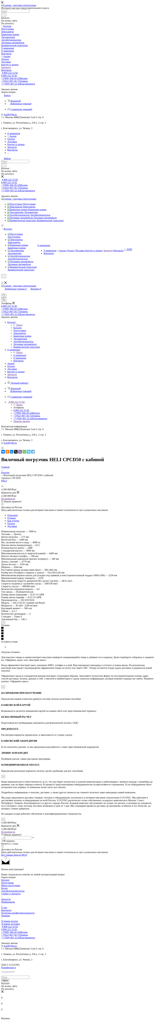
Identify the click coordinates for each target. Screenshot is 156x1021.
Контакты (6, 910)
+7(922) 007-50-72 (14, 81)
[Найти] (3, 15)
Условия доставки (10, 924)
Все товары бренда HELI (14, 855)
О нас (4, 907)
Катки (4, 888)
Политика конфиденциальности (18, 913)
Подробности (8, 498)
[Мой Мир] (11, 452)
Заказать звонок (21, 421)
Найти (5, 980)
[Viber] (20, 452)
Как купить (13, 520)
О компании (19, 355)
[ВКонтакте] (3, 452)
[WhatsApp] (24, 452)
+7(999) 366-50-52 (14, 78)
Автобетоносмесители (13, 891)
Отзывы (11, 518)
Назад (19, 325)
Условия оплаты (9, 921)
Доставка (12, 526)
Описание (12, 515)
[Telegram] (33, 452)
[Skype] (28, 452)
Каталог (17, 327)
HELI (4, 480)
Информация (8, 902)
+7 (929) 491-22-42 (18, 84)
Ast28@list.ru (10, 114)
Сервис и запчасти (11, 893)
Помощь (5, 915)
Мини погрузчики (10, 885)
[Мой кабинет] (2, 280)
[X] (16, 452)
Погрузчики (7, 882)
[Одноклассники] (7, 452)
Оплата (11, 523)
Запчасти (6, 899)
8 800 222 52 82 (10, 73)
